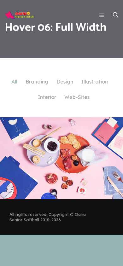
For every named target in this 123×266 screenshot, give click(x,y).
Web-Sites (77, 97)
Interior (47, 97)
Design (64, 81)
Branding (37, 81)
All (14, 81)
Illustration (94, 81)
